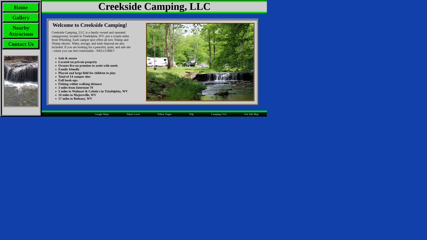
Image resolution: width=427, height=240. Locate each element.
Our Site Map (251, 114)
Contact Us (21, 44)
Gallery (21, 17)
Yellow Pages (164, 114)
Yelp (191, 114)
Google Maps (102, 114)
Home (21, 7)
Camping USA (219, 114)
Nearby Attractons (21, 31)
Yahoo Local (133, 114)
